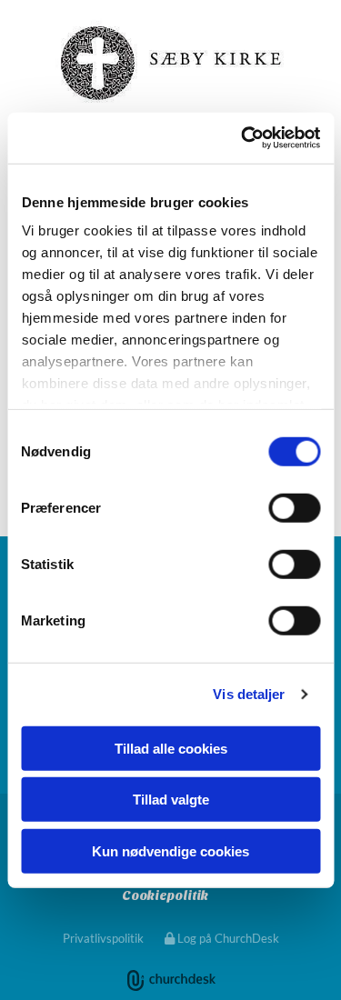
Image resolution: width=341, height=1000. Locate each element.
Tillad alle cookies (171, 747)
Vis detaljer (249, 694)
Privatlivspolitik (103, 938)
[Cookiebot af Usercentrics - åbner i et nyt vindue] (242, 138)
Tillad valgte (171, 799)
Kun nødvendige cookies (170, 850)
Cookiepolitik (165, 896)
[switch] (294, 507)
